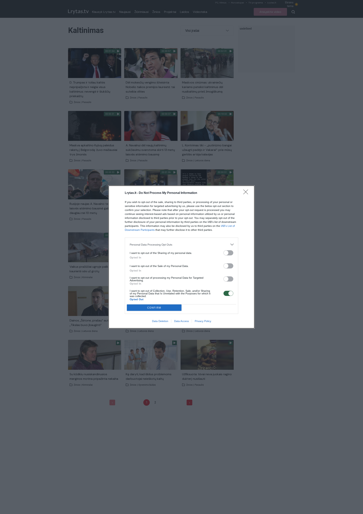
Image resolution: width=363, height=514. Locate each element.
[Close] (247, 193)
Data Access (181, 321)
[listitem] (181, 244)
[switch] (228, 252)
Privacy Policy (203, 321)
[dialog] (181, 257)
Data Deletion (160, 321)
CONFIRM (154, 307)
